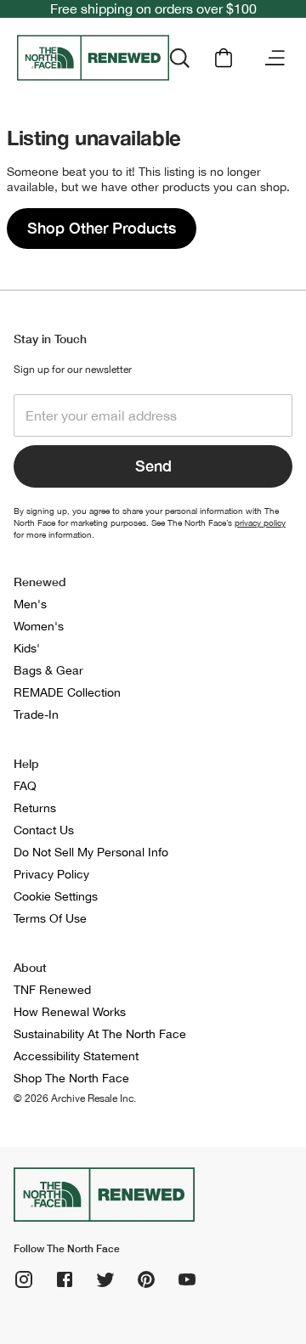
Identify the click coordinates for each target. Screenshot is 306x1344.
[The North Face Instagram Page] (24, 1279)
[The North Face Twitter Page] (105, 1279)
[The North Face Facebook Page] (64, 1279)
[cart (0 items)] (223, 58)
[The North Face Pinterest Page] (146, 1279)
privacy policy (260, 522)
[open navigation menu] (275, 58)
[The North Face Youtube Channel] (187, 1279)
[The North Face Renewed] (93, 58)
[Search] (179, 58)
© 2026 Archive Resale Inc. (75, 1098)
